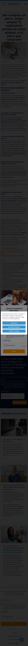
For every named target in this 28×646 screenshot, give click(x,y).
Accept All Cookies (14, 327)
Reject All (14, 323)
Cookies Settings (14, 331)
